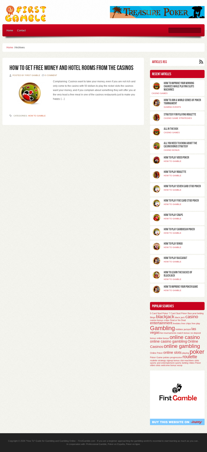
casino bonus (156, 320)
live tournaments (168, 333)
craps (166, 320)
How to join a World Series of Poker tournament (182, 101)
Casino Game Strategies (178, 118)
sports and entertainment (162, 363)
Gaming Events (172, 107)
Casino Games (160, 93)
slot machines (187, 360)
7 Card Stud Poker (178, 313)
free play (196, 323)
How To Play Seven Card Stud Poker (182, 186)
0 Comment (51, 75)
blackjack (165, 316)
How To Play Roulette (175, 172)
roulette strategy (158, 360)
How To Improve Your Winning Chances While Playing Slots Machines (179, 86)
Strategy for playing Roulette (180, 114)
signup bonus (173, 360)
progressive (176, 357)
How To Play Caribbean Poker (179, 229)
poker (197, 351)
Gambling (162, 328)
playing (185, 353)
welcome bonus (168, 365)
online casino (185, 337)
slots (196, 360)
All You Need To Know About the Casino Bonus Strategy (180, 144)
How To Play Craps (173, 215)
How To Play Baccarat (175, 258)
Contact (21, 30)
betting (200, 313)
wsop (179, 365)
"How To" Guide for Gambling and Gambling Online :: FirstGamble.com (60, 441)
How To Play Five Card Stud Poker (181, 201)
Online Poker (156, 353)
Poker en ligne (133, 444)
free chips (186, 323)
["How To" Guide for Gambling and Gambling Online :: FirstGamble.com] (26, 21)
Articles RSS (159, 62)
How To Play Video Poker (176, 157)
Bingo (152, 317)
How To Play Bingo (173, 244)
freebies (177, 323)
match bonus (183, 333)
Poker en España (116, 444)
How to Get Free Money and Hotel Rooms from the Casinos (71, 68)
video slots (155, 365)
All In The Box (171, 129)
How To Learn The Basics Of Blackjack (178, 274)
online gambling (182, 346)
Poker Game (156, 357)
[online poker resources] (157, 17)
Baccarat (192, 313)
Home (9, 30)
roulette (190, 356)
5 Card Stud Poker (159, 313)
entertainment (161, 323)
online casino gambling (168, 341)
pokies (166, 357)
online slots (172, 353)
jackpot (187, 329)
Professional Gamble (96, 444)
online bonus (163, 338)
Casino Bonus (172, 150)
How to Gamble (37, 116)
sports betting (181, 363)
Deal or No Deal (178, 320)
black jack (180, 317)
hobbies (179, 329)
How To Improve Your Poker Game (181, 287)
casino (191, 316)
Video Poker (195, 363)
